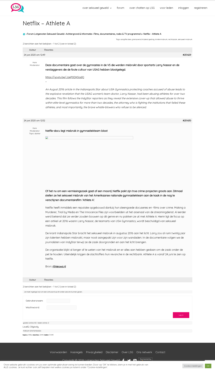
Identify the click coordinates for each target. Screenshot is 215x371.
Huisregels (76, 352)
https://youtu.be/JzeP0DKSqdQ (64, 77)
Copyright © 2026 (91, 360)
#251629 (187, 55)
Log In (181, 315)
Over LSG (127, 352)
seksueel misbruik (185, 39)
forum (120, 8)
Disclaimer (112, 352)
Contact (160, 352)
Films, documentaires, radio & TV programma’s (118, 33)
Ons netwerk (144, 352)
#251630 (187, 120)
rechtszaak (172, 39)
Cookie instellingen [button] (193, 366)
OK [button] (208, 366)
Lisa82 (26, 326)
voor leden (166, 8)
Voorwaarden (58, 352)
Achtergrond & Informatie (79, 33)
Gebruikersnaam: (34, 300)
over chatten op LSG (142, 8)
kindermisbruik (161, 39)
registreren (200, 8)
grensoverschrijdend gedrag (143, 39)
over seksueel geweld (95, 8)
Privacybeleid (94, 352)
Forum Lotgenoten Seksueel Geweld (45, 33)
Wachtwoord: (32, 307)
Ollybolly (34, 326)
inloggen (183, 8)
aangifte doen (126, 39)
